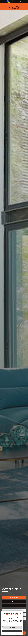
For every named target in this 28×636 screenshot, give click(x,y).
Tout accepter (12, 631)
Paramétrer (12, 627)
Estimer (14, 606)
